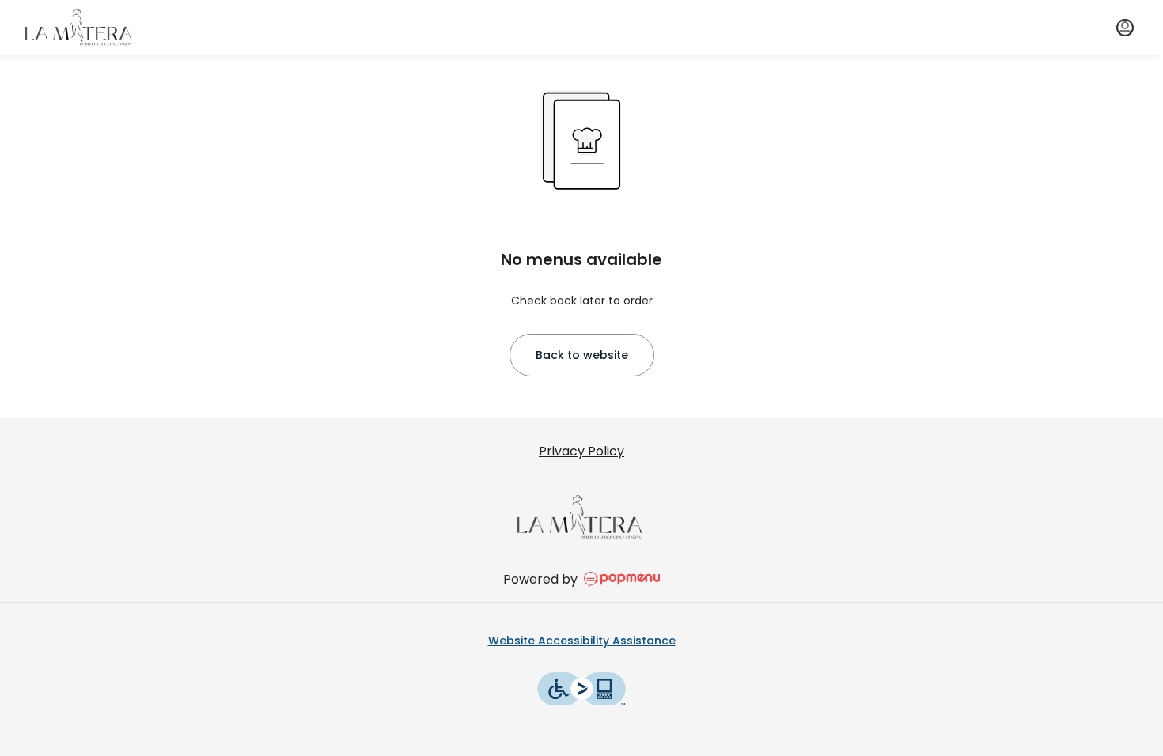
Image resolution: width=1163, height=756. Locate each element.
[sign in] (1125, 28)
